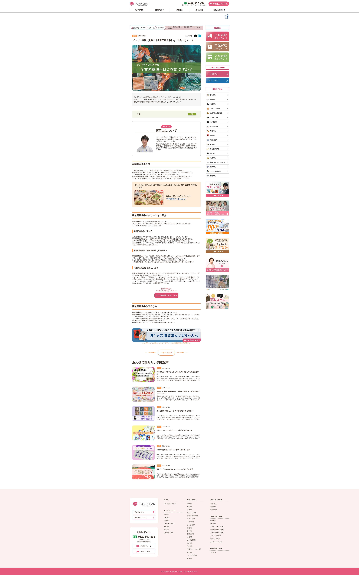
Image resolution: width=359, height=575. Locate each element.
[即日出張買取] (217, 226)
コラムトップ (166, 353)
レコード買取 (191, 519)
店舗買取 (166, 520)
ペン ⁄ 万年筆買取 (192, 555)
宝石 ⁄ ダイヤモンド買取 (194, 549)
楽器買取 (189, 528)
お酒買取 (189, 537)
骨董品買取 (190, 534)
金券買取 (189, 552)
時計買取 (189, 543)
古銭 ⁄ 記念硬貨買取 (193, 516)
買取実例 (213, 506)
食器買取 (189, 506)
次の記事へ (180, 352)
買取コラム (213, 503)
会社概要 (213, 520)
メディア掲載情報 (215, 535)
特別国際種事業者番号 (216, 529)
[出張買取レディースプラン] (217, 208)
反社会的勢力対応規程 (216, 532)
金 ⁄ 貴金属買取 (191, 540)
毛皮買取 (189, 546)
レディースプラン (169, 523)
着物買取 (189, 503)
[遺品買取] (217, 245)
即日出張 (166, 526)
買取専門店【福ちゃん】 (178, 571)
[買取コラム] (217, 301)
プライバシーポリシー (216, 526)
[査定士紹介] (217, 189)
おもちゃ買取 (191, 525)
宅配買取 (166, 517)
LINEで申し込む (168, 532)
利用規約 (213, 523)
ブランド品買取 (191, 513)
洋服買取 (189, 509)
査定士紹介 (213, 509)
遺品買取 (166, 529)
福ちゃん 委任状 (215, 538)
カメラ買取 (190, 522)
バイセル (213, 552)
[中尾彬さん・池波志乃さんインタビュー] (217, 264)
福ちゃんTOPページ (170, 503)
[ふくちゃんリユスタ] (217, 282)
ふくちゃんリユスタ (216, 541)
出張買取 (166, 514)
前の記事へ (152, 352)
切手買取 (189, 531)
